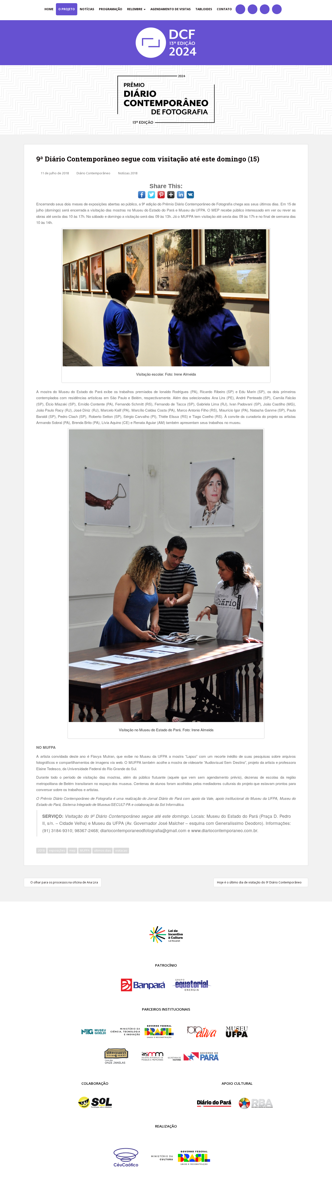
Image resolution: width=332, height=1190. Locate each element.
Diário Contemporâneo (93, 173)
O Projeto (66, 9)
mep (72, 850)
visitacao (121, 850)
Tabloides (203, 9)
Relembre (135, 9)
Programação (110, 9)
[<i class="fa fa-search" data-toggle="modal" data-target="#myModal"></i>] (286, 9)
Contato (224, 9)
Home (48, 9)
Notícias (87, 9)
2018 (41, 850)
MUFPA (85, 850)
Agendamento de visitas (170, 9)
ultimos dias (102, 850)
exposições (57, 850)
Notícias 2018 (127, 173)
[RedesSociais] (240, 9)
